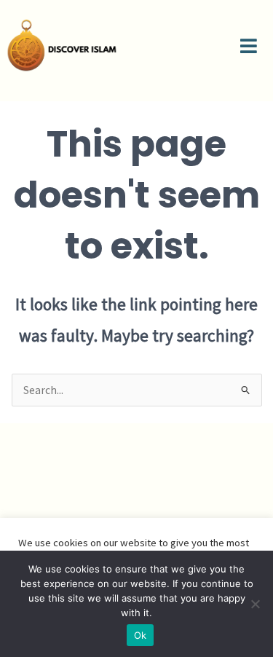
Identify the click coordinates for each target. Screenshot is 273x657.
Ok (140, 635)
